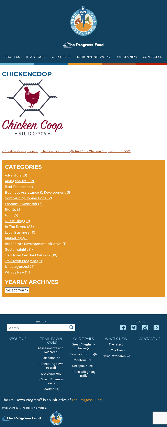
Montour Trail (83, 360)
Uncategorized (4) (19, 266)
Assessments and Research (51, 350)
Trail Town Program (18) (24, 261)
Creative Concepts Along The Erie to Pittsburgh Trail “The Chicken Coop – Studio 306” (66, 151)
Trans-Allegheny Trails (83, 373)
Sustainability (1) (19, 249)
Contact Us (152, 57)
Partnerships (51, 358)
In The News (116, 350)
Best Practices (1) (19, 186)
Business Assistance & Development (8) (38, 192)
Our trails (83, 339)
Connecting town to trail (51, 366)
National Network (93, 57)
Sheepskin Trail (83, 366)
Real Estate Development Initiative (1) (35, 244)
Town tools (35, 57)
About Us (12, 57)
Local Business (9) (20, 232)
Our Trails (61, 57)
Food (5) (11, 215)
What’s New (116, 339)
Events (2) (13, 209)
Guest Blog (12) (17, 221)
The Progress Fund (87, 400)
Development (51, 373)
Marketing (51, 389)
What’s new (127, 57)
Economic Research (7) (24, 204)
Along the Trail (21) (20, 181)
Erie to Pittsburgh (83, 354)
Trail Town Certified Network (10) (31, 255)
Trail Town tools (51, 340)
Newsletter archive (116, 356)
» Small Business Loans (51, 381)
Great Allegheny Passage (83, 346)
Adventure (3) (16, 175)
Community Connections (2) (28, 198)
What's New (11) (17, 272)
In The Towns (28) (19, 226)
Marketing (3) (16, 238)
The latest (116, 344)
